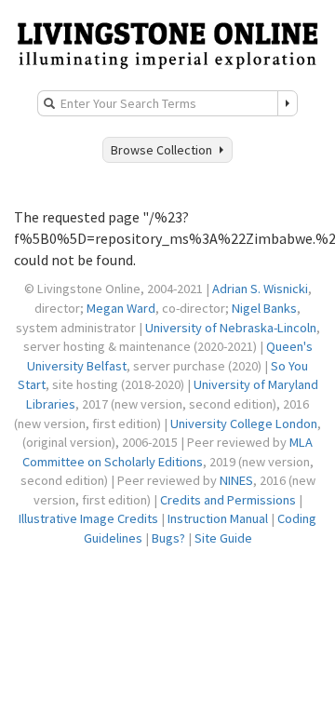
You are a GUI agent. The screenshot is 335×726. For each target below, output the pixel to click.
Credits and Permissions (228, 499)
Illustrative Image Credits (88, 518)
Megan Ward (121, 308)
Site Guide (223, 538)
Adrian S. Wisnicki (260, 288)
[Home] (167, 43)
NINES (236, 480)
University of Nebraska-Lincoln (230, 327)
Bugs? (168, 538)
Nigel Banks (264, 308)
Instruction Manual (218, 518)
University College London (243, 423)
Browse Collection (164, 149)
